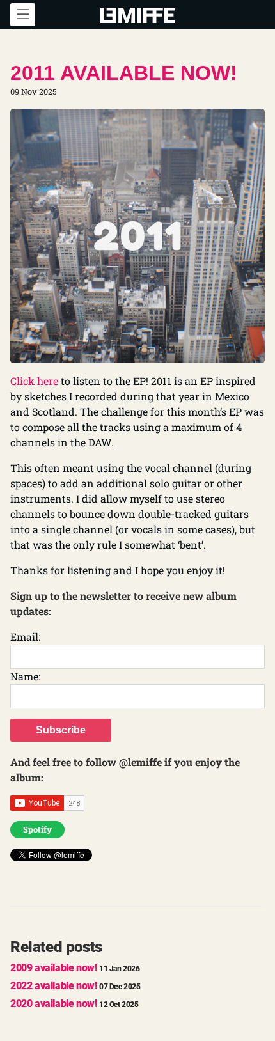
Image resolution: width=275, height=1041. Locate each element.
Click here (34, 380)
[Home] (137, 14)
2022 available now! (75, 986)
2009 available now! (75, 968)
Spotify (37, 829)
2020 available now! (74, 1004)
